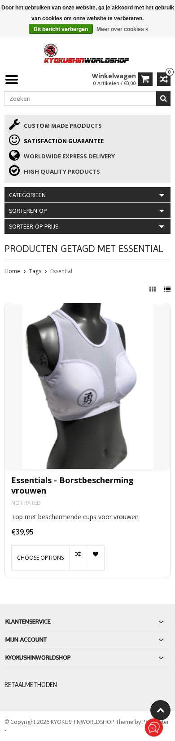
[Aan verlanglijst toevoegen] (95, 558)
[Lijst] (167, 289)
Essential (61, 271)
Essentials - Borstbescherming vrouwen (72, 485)
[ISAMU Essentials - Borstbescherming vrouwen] (87, 386)
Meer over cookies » (122, 29)
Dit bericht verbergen (61, 29)
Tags (35, 271)
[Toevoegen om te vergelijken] (78, 558)
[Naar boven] (160, 710)
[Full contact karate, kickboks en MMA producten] (87, 52)
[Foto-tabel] (153, 289)
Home (12, 271)
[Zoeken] (163, 98)
